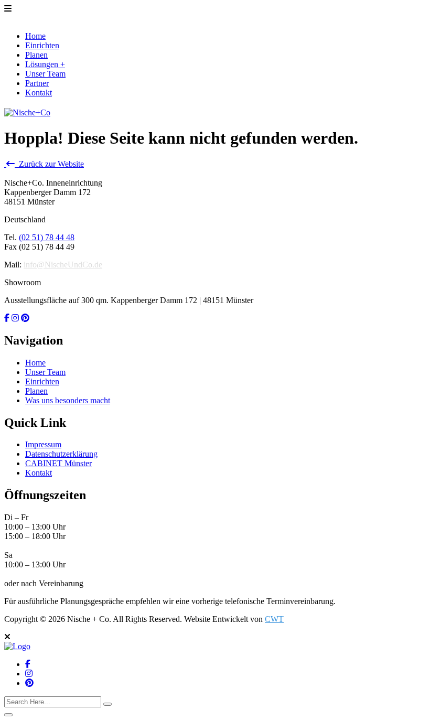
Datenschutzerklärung (61, 453)
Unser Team (45, 73)
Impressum (43, 444)
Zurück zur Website (49, 163)
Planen (36, 54)
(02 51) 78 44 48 (46, 237)
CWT (274, 619)
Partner (37, 83)
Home (35, 35)
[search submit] (107, 704)
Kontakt (38, 92)
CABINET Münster (58, 463)
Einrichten (42, 45)
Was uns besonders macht (67, 400)
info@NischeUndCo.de (63, 264)
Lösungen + (45, 64)
